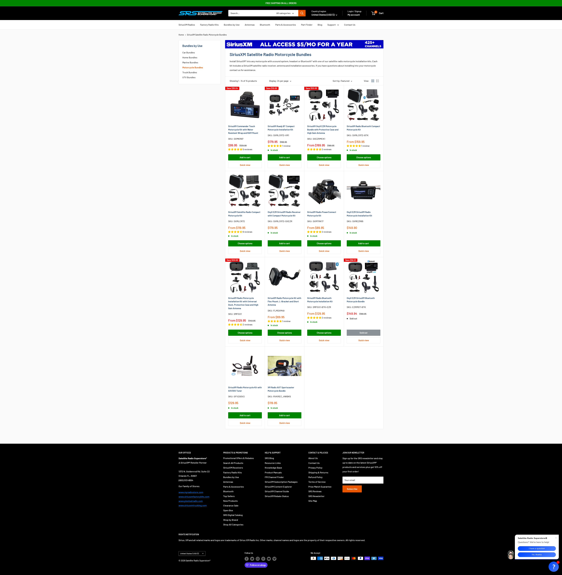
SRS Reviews (315, 491)
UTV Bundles (189, 77)
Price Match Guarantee (319, 486)
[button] (554, 567)
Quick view (245, 165)
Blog (320, 24)
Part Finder (306, 24)
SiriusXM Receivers (233, 467)
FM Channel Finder (274, 477)
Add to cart (245, 157)
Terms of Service (317, 481)
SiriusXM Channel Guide (277, 491)
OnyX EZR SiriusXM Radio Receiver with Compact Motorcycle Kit (284, 214)
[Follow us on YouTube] (269, 559)
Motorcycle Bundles (192, 67)
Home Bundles (189, 57)
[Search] (302, 13)
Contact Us (349, 24)
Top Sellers (229, 496)
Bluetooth (265, 24)
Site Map (312, 500)
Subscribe (352, 488)
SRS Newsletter (316, 496)
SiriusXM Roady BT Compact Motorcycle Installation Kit (281, 128)
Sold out (363, 332)
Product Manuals (273, 472)
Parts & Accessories (285, 24)
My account (354, 14)
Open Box (228, 510)
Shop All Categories (233, 524)
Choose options (324, 157)
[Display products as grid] (372, 81)
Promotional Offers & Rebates (238, 458)
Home (181, 34)
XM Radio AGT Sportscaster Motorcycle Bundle (281, 389)
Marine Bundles (190, 62)
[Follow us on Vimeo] (274, 559)
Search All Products (233, 463)
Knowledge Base (273, 467)
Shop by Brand (230, 519)
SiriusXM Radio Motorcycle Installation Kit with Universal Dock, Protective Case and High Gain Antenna (243, 303)
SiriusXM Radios (187, 24)
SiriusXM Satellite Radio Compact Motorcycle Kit (244, 214)
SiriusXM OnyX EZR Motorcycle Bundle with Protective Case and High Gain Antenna (322, 129)
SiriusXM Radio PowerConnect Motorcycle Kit (321, 214)
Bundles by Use (232, 24)
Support (331, 24)
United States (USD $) (189, 553)
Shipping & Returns (318, 472)
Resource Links (273, 463)
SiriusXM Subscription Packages (281, 481)
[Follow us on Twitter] (252, 559)
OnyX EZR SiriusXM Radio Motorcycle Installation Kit (359, 214)
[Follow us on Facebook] (247, 559)
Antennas (250, 24)
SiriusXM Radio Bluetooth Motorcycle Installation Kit (320, 300)
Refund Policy (315, 477)
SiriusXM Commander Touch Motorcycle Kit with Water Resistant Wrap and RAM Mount (243, 129)
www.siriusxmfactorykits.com (194, 496)
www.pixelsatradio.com (191, 501)
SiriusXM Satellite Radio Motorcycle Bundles (207, 34)
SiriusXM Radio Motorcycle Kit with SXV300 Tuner (245, 389)
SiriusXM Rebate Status (277, 496)
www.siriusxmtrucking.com (193, 505)
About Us (313, 458)
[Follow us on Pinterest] (263, 559)
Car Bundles (188, 52)
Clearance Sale (230, 505)
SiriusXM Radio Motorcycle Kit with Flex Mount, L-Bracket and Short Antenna (284, 301)
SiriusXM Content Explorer (278, 486)
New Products (230, 500)
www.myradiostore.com (191, 492)
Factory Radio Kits (209, 24)
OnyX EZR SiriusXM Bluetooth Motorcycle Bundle (361, 300)
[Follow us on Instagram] (258, 559)
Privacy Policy (315, 467)
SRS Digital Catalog (233, 515)
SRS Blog (269, 458)
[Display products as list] (377, 81)
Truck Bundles (189, 72)
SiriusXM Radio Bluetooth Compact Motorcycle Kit (363, 128)
